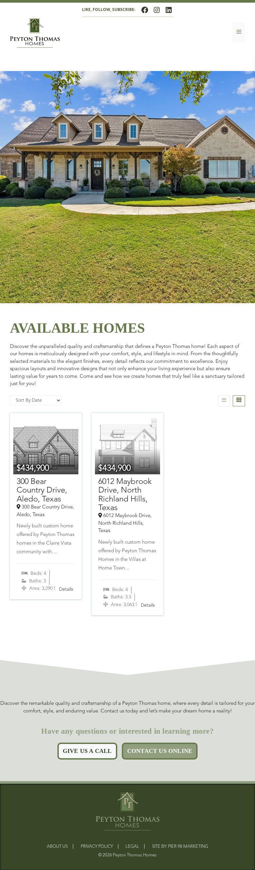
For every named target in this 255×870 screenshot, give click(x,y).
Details (66, 589)
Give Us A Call (87, 751)
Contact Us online (159, 751)
